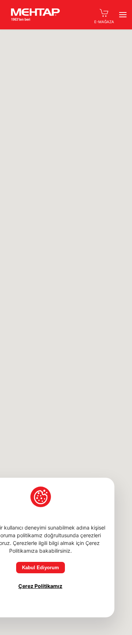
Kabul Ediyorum (40, 567)
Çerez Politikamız (40, 586)
